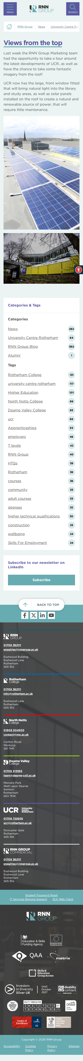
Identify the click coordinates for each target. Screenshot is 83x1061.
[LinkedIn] (42, 615)
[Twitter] (33, 615)
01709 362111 (12, 645)
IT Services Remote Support (28, 899)
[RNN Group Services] (41, 849)
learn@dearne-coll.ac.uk (20, 775)
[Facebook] (24, 615)
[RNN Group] (42, 8)
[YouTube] (51, 615)
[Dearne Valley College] (41, 760)
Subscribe (41, 580)
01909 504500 (14, 730)
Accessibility (12, 1046)
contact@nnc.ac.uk (16, 734)
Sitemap (74, 1046)
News (41, 26)
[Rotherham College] (41, 679)
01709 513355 (13, 771)
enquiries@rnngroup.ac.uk (21, 649)
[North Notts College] (41, 719)
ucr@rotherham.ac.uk (18, 823)
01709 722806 (13, 818)
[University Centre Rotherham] (41, 808)
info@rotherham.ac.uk (18, 693)
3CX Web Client (62, 899)
